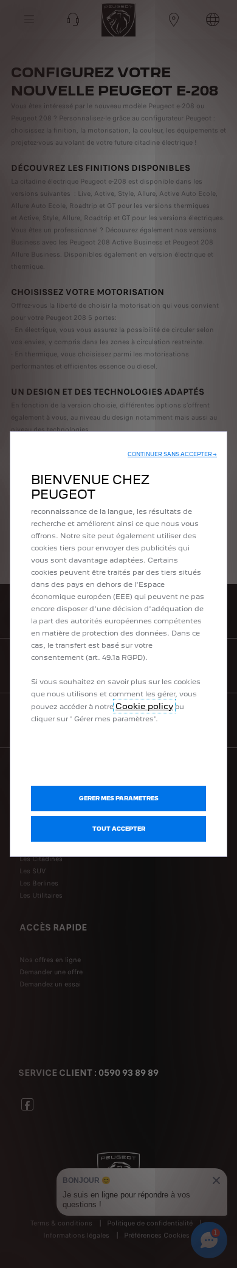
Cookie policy (144, 706)
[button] (172, 454)
